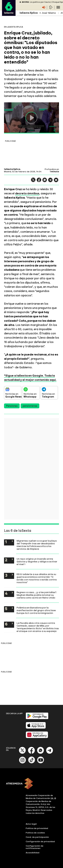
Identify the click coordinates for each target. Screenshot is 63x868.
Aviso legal (31, 824)
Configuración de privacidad (40, 841)
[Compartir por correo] (56, 181)
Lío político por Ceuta (40, 2)
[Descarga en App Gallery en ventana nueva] (37, 737)
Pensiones (12, 405)
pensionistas (30, 405)
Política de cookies (35, 833)
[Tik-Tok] (31, 762)
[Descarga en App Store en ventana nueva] (36, 727)
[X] (33, 181)
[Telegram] (49, 753)
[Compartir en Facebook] (39, 181)
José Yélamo (49, 12)
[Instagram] (22, 762)
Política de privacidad (37, 828)
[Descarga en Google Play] (37, 718)
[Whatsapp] (40, 753)
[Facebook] (31, 753)
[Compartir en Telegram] (50, 181)
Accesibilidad (32, 852)
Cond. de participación (37, 837)
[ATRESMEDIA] (31, 784)
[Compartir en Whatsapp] (45, 181)
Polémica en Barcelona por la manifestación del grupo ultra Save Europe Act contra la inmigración (36, 610)
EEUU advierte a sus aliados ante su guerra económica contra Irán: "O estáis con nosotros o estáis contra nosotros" (37, 578)
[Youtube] (40, 762)
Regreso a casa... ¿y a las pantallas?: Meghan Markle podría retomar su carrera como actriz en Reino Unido (37, 595)
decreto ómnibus (27, 193)
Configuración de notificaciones (34, 847)
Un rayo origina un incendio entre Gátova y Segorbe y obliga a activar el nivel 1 (37, 561)
